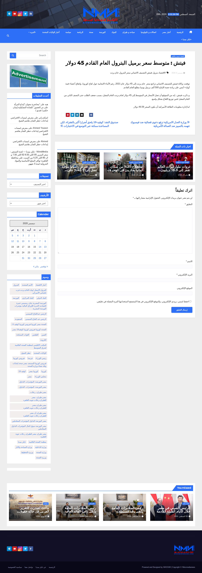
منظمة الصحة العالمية (37, 442)
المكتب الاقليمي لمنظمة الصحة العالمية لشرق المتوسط (30, 346)
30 (29, 258)
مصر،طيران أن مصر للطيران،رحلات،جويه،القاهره (34, 414)
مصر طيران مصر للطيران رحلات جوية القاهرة (31, 435)
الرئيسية (180, 32)
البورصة (102, 32)
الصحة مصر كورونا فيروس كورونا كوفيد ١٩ (29, 324)
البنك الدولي (41, 298)
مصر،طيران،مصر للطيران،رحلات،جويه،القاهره (34, 406)
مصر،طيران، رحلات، (38, 392)
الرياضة (80, 32)
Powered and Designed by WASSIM (156, 567)
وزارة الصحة (41, 452)
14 (40, 247)
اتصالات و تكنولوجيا (148, 32)
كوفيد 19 (22, 371)
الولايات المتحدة (40, 353)
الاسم (189, 261)
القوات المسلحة (22, 335)
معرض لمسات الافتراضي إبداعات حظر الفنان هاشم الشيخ (31, 131)
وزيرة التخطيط (27, 452)
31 (23, 258)
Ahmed (44, 141)
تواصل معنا (29, 567)
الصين (43, 335)
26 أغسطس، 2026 (181, 516)
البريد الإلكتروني (184, 274)
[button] (8, 36)
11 (18, 241)
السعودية (18, 319)
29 (34, 258)
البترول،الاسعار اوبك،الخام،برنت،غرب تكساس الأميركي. (31, 291)
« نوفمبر (44, 266)
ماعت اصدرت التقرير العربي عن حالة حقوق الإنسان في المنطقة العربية (30, 511)
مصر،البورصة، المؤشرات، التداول (32, 382)
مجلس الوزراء (40, 376)
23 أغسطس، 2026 (134, 516)
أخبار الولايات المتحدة (51, 32)
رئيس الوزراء (41, 358)
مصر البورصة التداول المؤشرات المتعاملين (29, 421)
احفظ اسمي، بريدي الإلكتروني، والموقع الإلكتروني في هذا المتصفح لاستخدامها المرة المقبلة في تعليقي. (142, 301)
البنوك (114, 32)
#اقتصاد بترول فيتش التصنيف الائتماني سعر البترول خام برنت (138, 73)
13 (45, 247)
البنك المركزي (28, 298)
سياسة (68, 32)
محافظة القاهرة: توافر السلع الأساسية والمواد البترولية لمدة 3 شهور (29, 161)
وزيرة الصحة (41, 457)
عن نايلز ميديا (41, 567)
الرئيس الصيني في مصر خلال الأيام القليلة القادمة (173, 509)
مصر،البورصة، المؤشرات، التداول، (32, 387)
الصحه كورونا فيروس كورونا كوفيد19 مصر (29, 329)
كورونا (43, 371)
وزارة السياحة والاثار (24, 447)
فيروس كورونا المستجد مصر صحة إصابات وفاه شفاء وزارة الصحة (29, 364)
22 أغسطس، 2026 (87, 516)
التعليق (188, 204)
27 (45, 258)
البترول (16, 285)
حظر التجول (26, 353)
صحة (91, 32)
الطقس (35, 335)
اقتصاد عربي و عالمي (178, 56)
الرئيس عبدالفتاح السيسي (36, 314)
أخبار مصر (166, 32)
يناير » (36, 266)
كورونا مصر (33, 371)
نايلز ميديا (186, 39)
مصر (30, 376)
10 (23, 241)
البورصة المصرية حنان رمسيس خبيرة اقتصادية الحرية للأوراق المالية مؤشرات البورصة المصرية (30, 306)
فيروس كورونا (19, 358)
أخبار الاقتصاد (41, 285)
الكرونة (43, 340)
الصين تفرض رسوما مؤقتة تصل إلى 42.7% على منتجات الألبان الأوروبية (79, 170)
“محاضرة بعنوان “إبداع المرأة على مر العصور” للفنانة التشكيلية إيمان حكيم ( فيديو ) (30, 107)
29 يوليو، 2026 (41, 516)
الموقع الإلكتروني (184, 288)
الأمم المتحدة (27, 285)
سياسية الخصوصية (15, 567)
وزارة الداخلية (40, 447)
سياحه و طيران (128, 32)
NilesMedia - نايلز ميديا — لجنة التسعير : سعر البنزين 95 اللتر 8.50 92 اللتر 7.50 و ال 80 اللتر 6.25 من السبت (29, 155)
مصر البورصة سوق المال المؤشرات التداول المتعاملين (28, 427)
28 (40, 258)
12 (12, 241)
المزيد (32, 32)
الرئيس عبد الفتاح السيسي (35, 319)
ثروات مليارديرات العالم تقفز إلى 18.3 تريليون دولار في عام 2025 (173, 170)
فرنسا (30, 358)
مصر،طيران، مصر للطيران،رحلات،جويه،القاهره (34, 398)
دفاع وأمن (92, 503)
